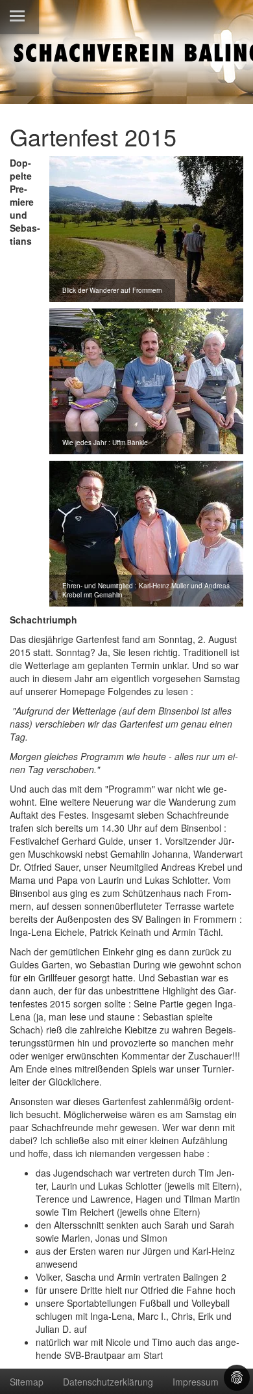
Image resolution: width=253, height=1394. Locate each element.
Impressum (196, 1381)
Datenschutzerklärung (108, 1381)
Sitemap (26, 1381)
